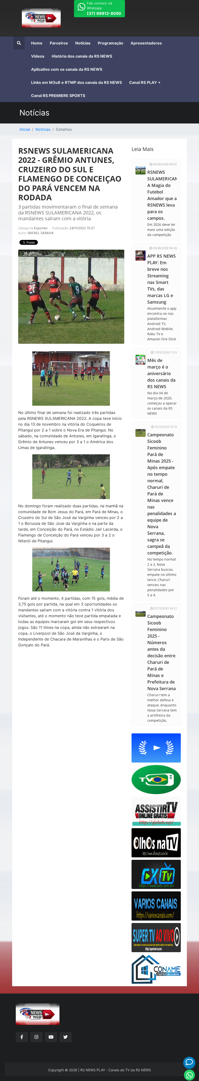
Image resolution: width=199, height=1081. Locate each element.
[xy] (41, 14)
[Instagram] (36, 1037)
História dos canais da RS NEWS (82, 56)
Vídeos (37, 56)
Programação (110, 43)
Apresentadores (146, 43)
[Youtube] (51, 1037)
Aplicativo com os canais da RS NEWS (66, 69)
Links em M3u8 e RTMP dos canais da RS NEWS (76, 82)
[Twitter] (65, 1037)
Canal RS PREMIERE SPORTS (58, 95)
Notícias (83, 43)
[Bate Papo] (189, 1062)
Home (36, 43)
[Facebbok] (22, 1037)
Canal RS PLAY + (145, 82)
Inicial (25, 129)
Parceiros (59, 43)
